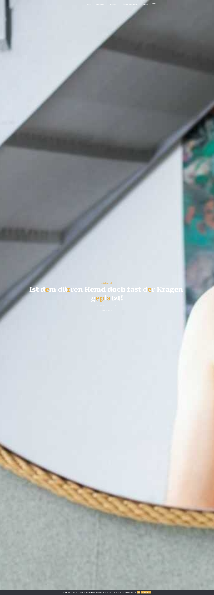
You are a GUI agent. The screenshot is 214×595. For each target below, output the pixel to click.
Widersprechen (146, 592)
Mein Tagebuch (106, 283)
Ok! (139, 592)
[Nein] (212, 592)
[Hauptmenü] (153, 4)
